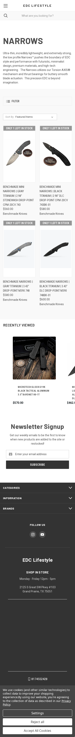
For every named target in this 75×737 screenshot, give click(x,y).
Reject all (37, 722)
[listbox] (35, 117)
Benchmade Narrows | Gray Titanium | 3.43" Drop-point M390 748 (18, 286)
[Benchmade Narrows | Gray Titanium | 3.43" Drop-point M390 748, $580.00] (19, 248)
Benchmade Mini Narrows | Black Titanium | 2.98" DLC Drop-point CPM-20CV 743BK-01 (54, 196)
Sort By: (9, 116)
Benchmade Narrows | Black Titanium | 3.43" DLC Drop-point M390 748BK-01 (54, 288)
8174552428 (39, 679)
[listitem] (34, 371)
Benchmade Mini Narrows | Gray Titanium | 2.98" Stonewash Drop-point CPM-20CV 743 (18, 196)
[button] (37, 101)
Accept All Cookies (37, 730)
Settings (37, 713)
